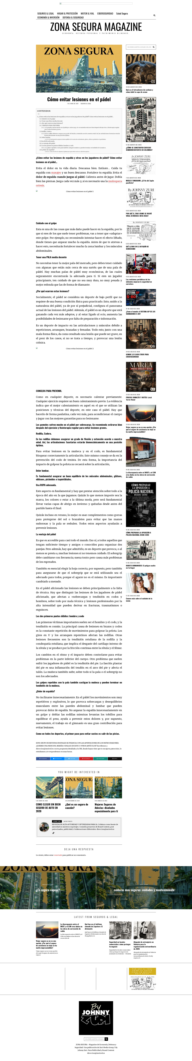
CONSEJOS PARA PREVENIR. (51, 125)
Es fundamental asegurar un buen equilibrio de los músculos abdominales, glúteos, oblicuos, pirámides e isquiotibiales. (77, 139)
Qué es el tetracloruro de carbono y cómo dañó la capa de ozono (139, 90)
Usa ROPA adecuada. (48, 141)
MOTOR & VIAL (87, 13)
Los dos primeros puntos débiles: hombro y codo (57, 145)
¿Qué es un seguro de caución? (76, 806)
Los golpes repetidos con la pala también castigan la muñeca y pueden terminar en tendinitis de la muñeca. (75, 147)
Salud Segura (122, 13)
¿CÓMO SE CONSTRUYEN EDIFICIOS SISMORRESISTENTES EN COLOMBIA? (139, 148)
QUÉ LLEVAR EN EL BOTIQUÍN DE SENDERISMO (137, 247)
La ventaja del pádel (48, 143)
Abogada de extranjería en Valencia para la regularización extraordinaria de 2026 (145, 945)
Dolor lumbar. (46, 137)
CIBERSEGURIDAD (105, 13)
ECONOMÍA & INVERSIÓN (48, 17)
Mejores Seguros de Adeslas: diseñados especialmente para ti (106, 807)
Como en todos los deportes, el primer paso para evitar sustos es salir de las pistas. (69, 151)
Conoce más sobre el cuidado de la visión (139, 599)
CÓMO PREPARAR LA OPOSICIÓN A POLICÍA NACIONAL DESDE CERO (138, 533)
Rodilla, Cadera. (46, 131)
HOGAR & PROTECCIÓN (67, 13)
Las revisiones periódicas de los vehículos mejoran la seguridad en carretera (139, 281)
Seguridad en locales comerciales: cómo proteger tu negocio (120, 944)
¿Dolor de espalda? (48, 150)
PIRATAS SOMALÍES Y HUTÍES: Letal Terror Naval (139, 398)
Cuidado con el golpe (48, 119)
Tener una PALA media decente (52, 121)
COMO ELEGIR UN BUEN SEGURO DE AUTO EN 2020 (48, 807)
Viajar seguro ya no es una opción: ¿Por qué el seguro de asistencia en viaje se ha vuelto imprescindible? (141, 429)
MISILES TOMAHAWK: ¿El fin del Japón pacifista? (140, 181)
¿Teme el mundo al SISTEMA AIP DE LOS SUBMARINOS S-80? (140, 312)
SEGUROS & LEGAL (45, 13)
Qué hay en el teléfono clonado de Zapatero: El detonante (94, 926)
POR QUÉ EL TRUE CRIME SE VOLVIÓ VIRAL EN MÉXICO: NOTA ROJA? (139, 214)
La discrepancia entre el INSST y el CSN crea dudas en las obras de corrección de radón (141, 474)
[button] (153, 47)
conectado (58, 855)
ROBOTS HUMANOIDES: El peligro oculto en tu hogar (140, 566)
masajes (56, 172)
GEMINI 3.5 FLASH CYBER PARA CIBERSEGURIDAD (137, 355)
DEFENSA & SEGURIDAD (73, 17)
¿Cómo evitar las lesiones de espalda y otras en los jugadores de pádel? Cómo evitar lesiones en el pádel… (76, 117)
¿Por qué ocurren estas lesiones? (52, 123)
